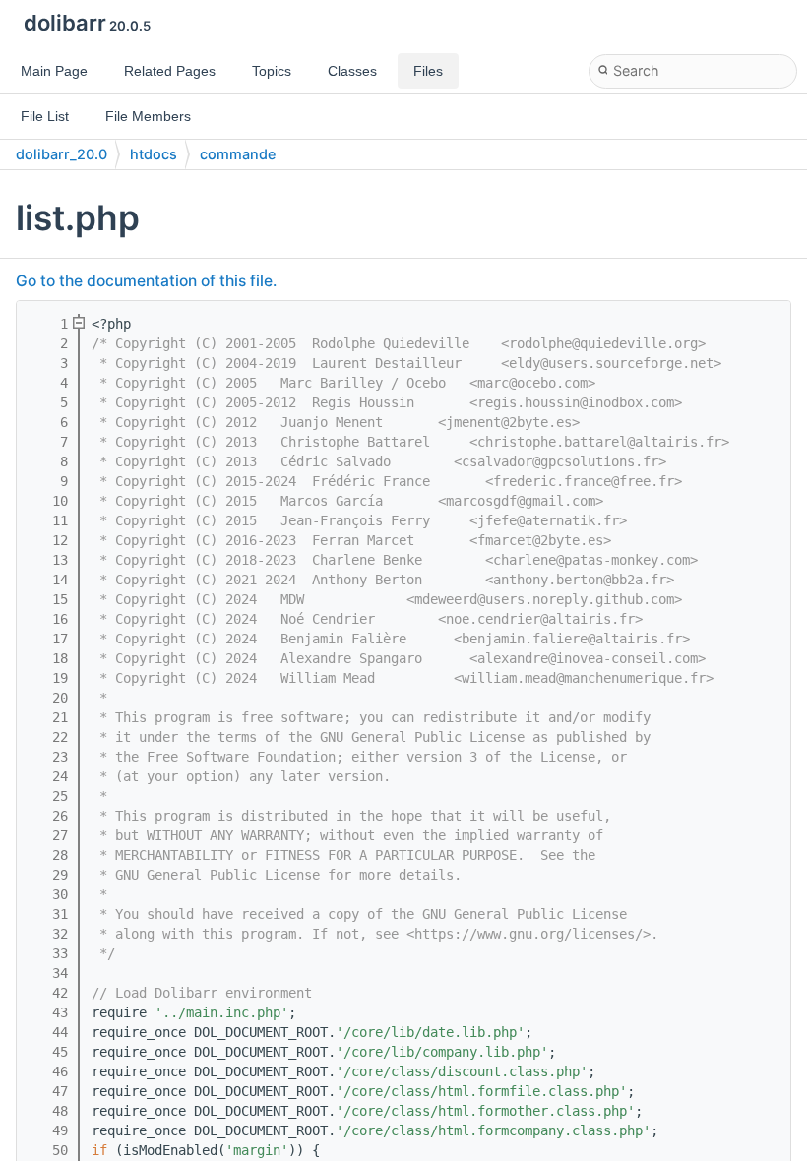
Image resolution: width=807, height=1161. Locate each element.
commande (238, 154)
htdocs (153, 154)
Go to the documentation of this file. (146, 281)
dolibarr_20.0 (61, 154)
